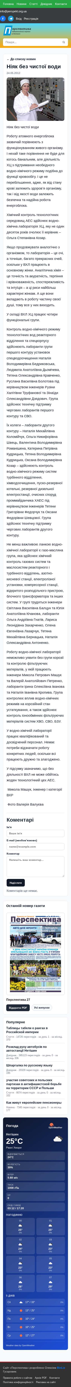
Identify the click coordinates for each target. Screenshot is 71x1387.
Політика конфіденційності (18, 1382)
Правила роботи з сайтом (17, 1377)
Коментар (13, 853)
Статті (33, 3)
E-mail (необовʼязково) (22, 840)
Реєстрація (31, 18)
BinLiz (61, 1367)
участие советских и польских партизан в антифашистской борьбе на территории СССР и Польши (34, 1084)
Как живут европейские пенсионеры (34, 1102)
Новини (21, 3)
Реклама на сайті (46, 1382)
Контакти (61, 3)
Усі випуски (42, 1007)
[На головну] (17, 30)
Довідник (46, 3)
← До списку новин (21, 59)
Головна (8, 3)
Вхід (19, 18)
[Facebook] (3, 18)
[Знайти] (63, 42)
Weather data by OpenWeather (20, 1345)
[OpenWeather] (55, 1125)
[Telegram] (11, 18)
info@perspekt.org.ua (13, 11)
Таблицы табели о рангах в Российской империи (27, 1030)
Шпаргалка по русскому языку (29, 1065)
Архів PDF (41, 1377)
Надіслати (16, 882)
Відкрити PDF (18, 1007)
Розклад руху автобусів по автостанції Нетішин (26, 1048)
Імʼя (9, 827)
